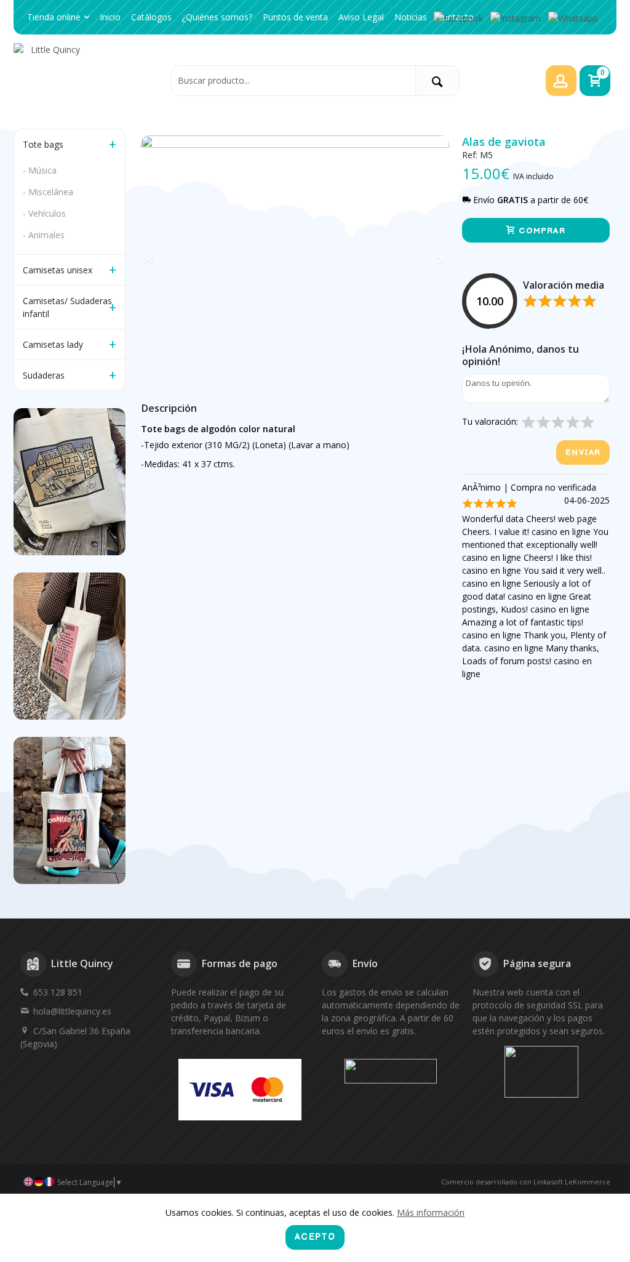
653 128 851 (57, 992)
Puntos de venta (295, 17)
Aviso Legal (361, 17)
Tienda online (54, 17)
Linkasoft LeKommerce (571, 1181)
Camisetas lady (53, 344)
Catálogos (151, 17)
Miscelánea (50, 192)
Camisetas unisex (57, 270)
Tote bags (43, 144)
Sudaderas (44, 375)
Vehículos (47, 213)
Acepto (315, 1237)
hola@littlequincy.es (72, 1011)
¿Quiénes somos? (216, 17)
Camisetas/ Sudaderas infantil (67, 307)
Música (42, 170)
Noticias (410, 17)
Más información (431, 1212)
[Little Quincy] (89, 80)
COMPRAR (540, 231)
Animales (46, 235)
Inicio (110, 17)
